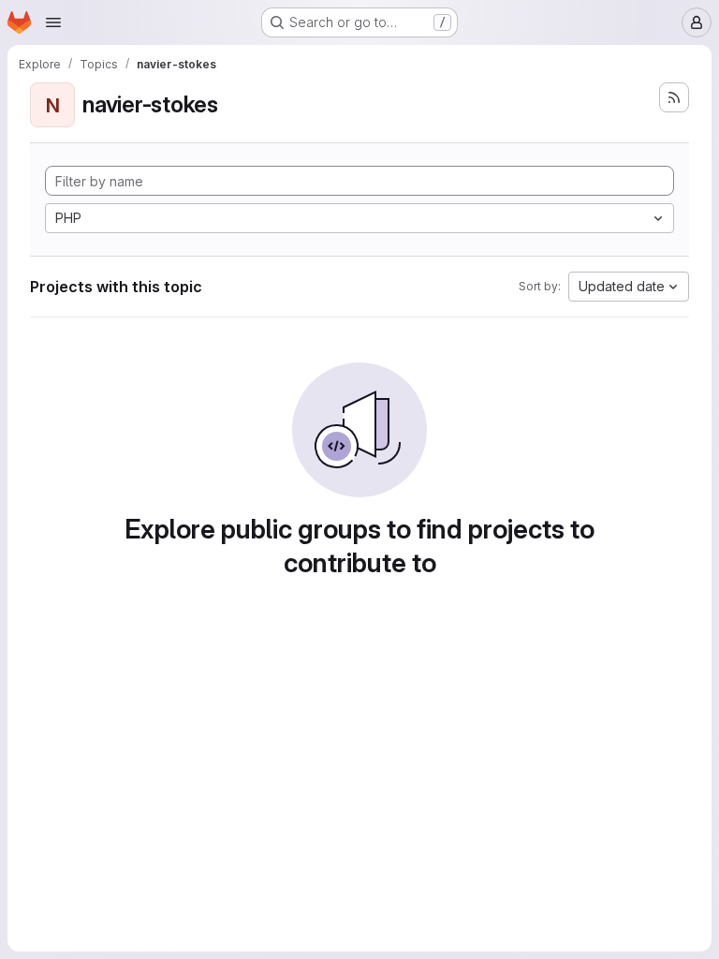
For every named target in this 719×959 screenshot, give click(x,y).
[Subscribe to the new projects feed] (674, 97)
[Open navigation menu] (53, 22)
